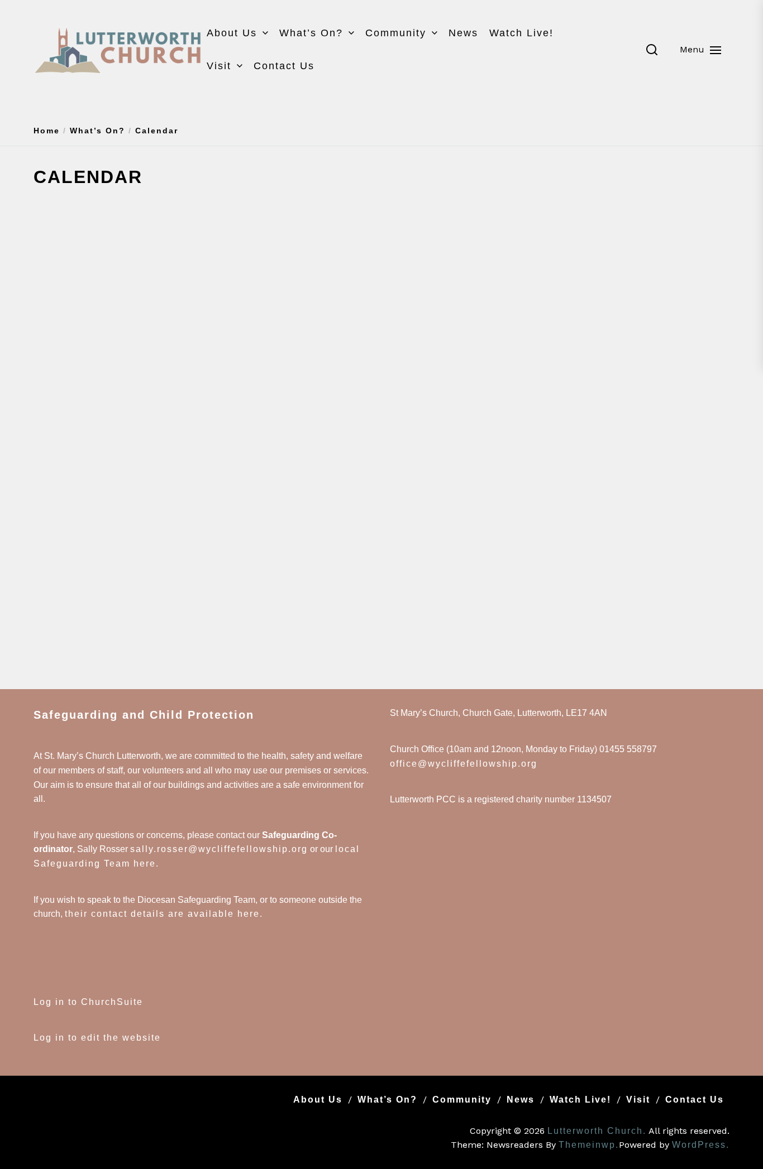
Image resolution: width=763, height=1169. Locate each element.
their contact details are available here (162, 913)
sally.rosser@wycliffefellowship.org (219, 849)
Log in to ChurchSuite (88, 1002)
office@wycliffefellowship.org (463, 763)
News (463, 33)
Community (395, 33)
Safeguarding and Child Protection (144, 715)
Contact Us (284, 65)
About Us (232, 33)
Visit (219, 65)
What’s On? (311, 33)
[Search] (652, 50)
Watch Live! (521, 33)
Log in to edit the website (97, 1037)
